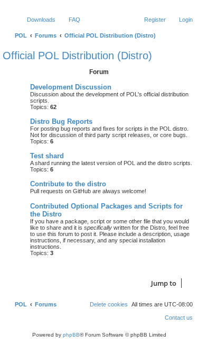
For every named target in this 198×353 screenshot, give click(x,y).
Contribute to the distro (68, 184)
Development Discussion (70, 87)
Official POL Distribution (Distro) (77, 55)
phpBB (71, 335)
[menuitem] (36, 19)
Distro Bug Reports (61, 121)
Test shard (47, 156)
